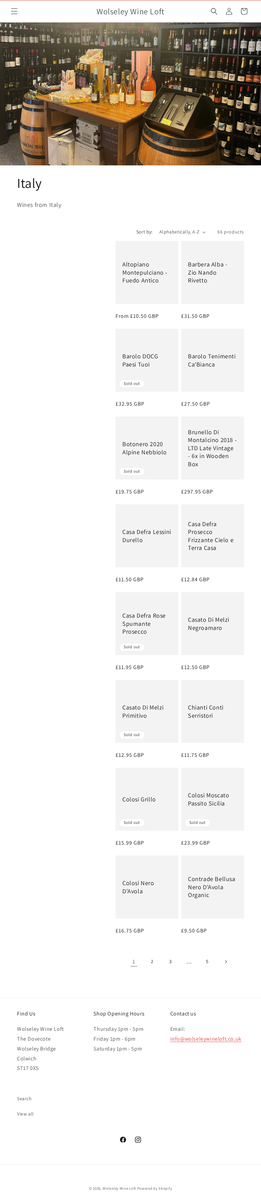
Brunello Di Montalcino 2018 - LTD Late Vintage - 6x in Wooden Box (212, 448)
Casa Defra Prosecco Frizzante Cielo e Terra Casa (210, 536)
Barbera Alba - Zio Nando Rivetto (207, 272)
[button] (14, 11)
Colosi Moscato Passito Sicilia (208, 799)
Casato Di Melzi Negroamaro (208, 623)
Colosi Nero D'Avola (138, 887)
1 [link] (134, 961)
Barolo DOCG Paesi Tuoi (140, 360)
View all (25, 1114)
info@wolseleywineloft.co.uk (206, 1038)
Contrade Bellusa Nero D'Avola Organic (212, 887)
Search (24, 1098)
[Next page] (225, 961)
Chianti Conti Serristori (206, 711)
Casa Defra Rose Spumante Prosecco (144, 623)
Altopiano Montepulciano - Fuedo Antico (145, 272)
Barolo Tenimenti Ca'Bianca (212, 360)
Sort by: (144, 232)
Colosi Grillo (139, 799)
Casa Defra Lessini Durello (146, 535)
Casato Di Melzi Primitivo (143, 711)
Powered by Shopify (154, 1188)
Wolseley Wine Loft (119, 1188)
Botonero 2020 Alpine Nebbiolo (144, 448)
